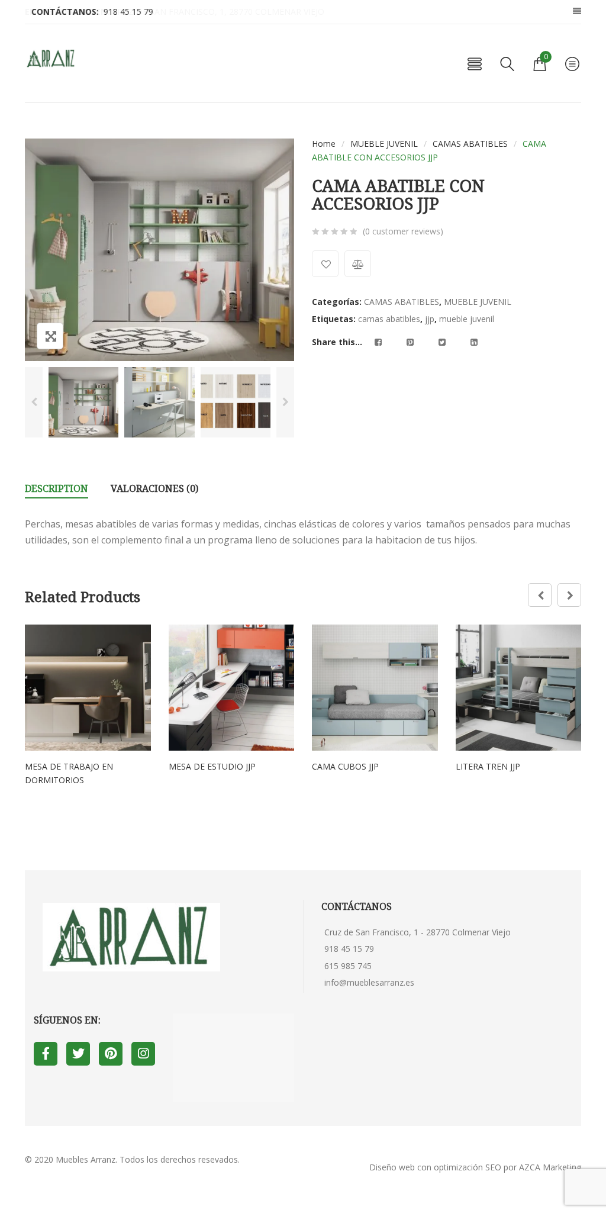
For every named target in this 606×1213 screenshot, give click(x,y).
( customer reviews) (403, 231)
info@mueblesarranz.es (369, 982)
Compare (357, 263)
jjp (429, 318)
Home (324, 143)
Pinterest (111, 1054)
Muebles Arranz (85, 1159)
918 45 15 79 (349, 948)
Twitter (78, 1054)
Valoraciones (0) (154, 488)
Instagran (143, 1054)
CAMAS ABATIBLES (470, 143)
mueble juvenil (466, 318)
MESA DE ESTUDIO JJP (212, 766)
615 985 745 (348, 965)
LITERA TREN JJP (488, 766)
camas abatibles (389, 318)
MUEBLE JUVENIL (384, 143)
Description (56, 488)
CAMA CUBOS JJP (345, 766)
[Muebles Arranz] (51, 59)
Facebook (45, 1054)
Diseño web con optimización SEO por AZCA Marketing (475, 1167)
